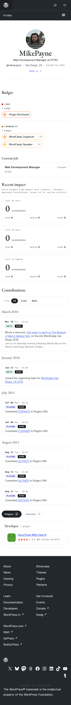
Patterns (41, 584)
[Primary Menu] (63, 15)
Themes (41, 572)
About (7, 566)
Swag (41, 614)
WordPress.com (15, 626)
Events (40, 602)
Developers (10, 608)
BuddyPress (12, 644)
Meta (34, 301)
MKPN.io (34, 71)
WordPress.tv (13, 614)
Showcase (42, 566)
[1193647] (24, 411)
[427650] (23, 500)
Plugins (11, 514)
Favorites (33, 514)
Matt (8, 632)
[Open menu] (65, 5)
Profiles (7, 15)
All (14, 301)
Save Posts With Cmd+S (32, 534)
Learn (7, 596)
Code (24, 301)
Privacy (8, 584)
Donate (42, 608)
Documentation (13, 602)
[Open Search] (55, 5)
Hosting (8, 578)
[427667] (23, 461)
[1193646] (24, 431)
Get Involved (44, 596)
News (7, 572)
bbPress (10, 638)
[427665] (23, 480)
